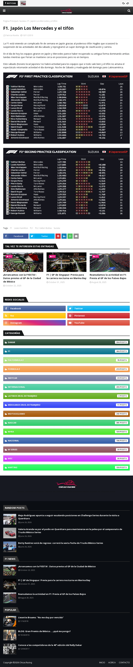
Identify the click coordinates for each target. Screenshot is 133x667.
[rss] (34, 315)
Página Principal (10, 21)
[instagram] (34, 323)
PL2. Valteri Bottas (43, 228)
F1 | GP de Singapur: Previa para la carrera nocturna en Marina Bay (66, 276)
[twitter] (98, 308)
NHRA (64, 431)
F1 (11, 228)
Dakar (64, 342)
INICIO (102, 662)
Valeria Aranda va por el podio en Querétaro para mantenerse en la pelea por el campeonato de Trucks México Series (70, 531)
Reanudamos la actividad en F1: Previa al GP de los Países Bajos (108, 276)
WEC (64, 458)
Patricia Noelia (12, 35)
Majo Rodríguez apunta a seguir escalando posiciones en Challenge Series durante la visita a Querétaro (68, 517)
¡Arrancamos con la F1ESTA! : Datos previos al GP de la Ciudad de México (22, 278)
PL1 (31, 228)
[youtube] (98, 323)
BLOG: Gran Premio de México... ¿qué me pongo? (44, 631)
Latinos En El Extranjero (64, 395)
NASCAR (64, 422)
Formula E (64, 369)
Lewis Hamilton (21, 228)
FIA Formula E (64, 360)
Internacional (64, 387)
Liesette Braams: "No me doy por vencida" (41, 617)
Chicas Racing (25, 662)
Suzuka (22, 21)
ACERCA (112, 662)
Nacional (64, 440)
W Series (64, 449)
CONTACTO (124, 662)
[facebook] (34, 308)
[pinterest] (98, 315)
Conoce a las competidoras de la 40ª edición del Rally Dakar (50, 645)
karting (64, 467)
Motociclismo (64, 413)
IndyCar (64, 378)
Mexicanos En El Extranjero (64, 404)
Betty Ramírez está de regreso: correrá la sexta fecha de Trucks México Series (60, 543)
